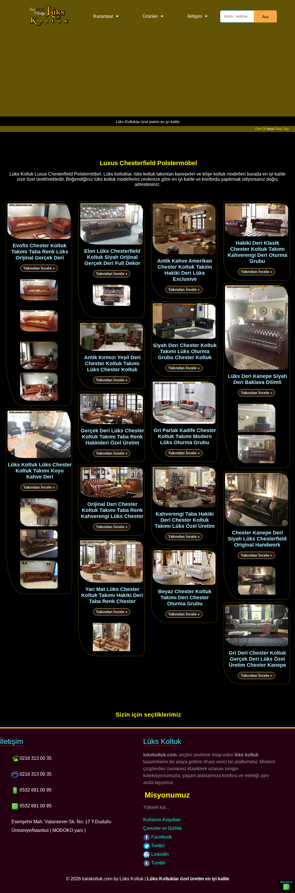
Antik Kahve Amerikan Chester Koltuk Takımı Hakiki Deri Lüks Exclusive (184, 270)
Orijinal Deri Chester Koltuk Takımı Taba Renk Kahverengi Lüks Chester (112, 510)
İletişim (195, 16)
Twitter (157, 845)
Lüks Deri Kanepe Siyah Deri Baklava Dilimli (257, 379)
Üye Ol (260, 129)
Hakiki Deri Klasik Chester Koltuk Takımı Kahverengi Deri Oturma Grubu (257, 252)
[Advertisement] (147, 76)
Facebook (161, 836)
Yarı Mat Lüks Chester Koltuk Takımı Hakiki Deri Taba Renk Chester (112, 595)
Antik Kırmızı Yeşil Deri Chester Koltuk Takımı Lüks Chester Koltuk (112, 363)
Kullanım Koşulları (162, 819)
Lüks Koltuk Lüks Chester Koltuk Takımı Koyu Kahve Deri (40, 471)
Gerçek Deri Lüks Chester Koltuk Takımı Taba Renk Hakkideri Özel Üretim (112, 437)
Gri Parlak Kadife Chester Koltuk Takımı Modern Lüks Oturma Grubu (185, 436)
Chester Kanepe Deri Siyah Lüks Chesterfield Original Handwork (257, 539)
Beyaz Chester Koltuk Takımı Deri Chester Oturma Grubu (184, 597)
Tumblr (157, 862)
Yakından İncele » (39, 268)
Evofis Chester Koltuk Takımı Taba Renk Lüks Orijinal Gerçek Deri (39, 252)
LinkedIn (159, 854)
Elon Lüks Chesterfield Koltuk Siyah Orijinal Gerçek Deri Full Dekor (112, 257)
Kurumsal (103, 16)
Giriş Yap (282, 129)
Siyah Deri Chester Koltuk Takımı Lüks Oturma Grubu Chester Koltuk (185, 351)
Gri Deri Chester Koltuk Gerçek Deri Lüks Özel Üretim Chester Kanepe (257, 659)
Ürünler (150, 16)
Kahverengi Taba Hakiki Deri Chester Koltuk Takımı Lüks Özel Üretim (185, 520)
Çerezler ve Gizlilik (162, 828)
